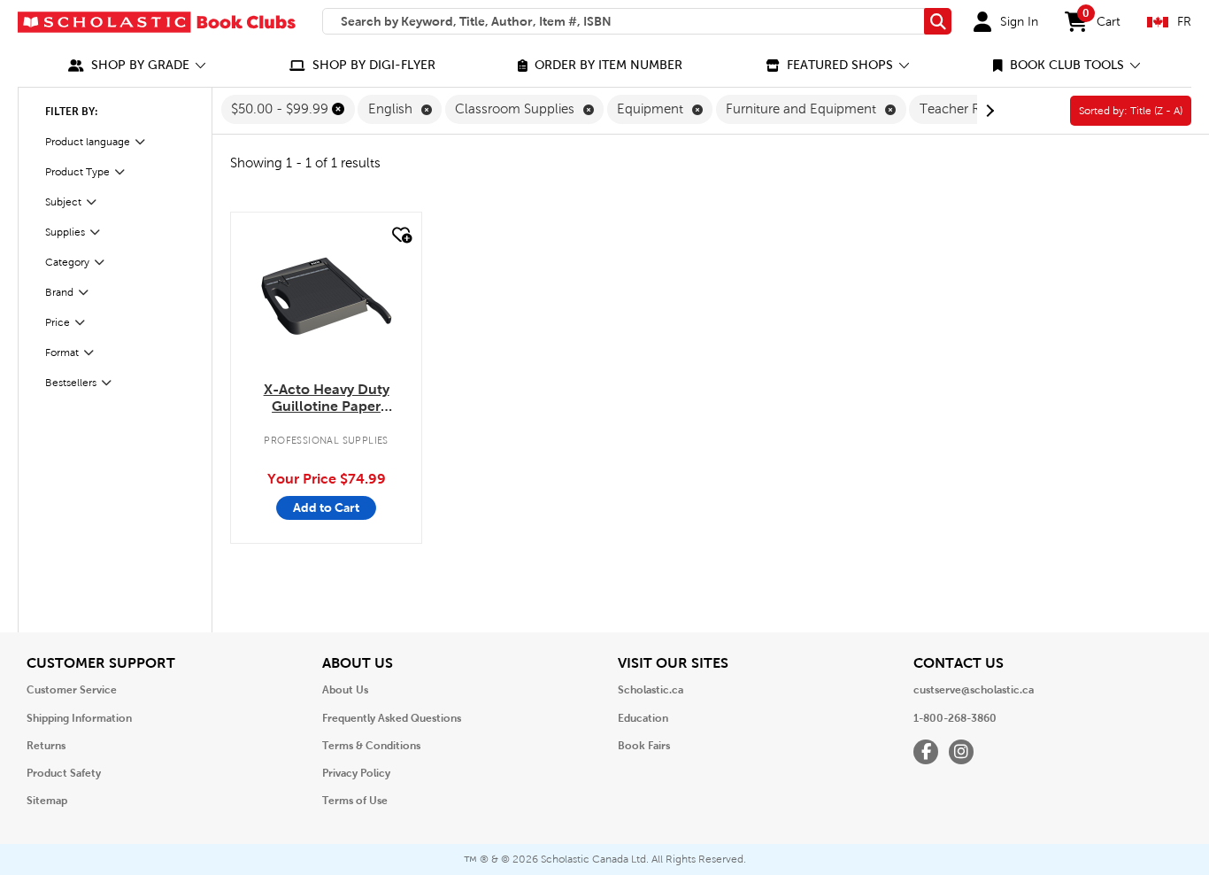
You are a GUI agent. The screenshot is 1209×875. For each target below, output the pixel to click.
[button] (137, 65)
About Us (345, 690)
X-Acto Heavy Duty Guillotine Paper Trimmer (326, 398)
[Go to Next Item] (988, 111)
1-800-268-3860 (955, 718)
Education (643, 718)
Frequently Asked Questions (391, 718)
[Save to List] (400, 235)
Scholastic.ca (650, 690)
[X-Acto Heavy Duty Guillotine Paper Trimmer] (326, 296)
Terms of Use (355, 800)
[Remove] (338, 109)
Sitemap (47, 800)
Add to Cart (326, 507)
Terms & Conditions (371, 745)
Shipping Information (79, 718)
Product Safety (64, 773)
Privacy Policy (356, 773)
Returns (46, 745)
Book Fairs (644, 745)
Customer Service (72, 690)
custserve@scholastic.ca (973, 690)
